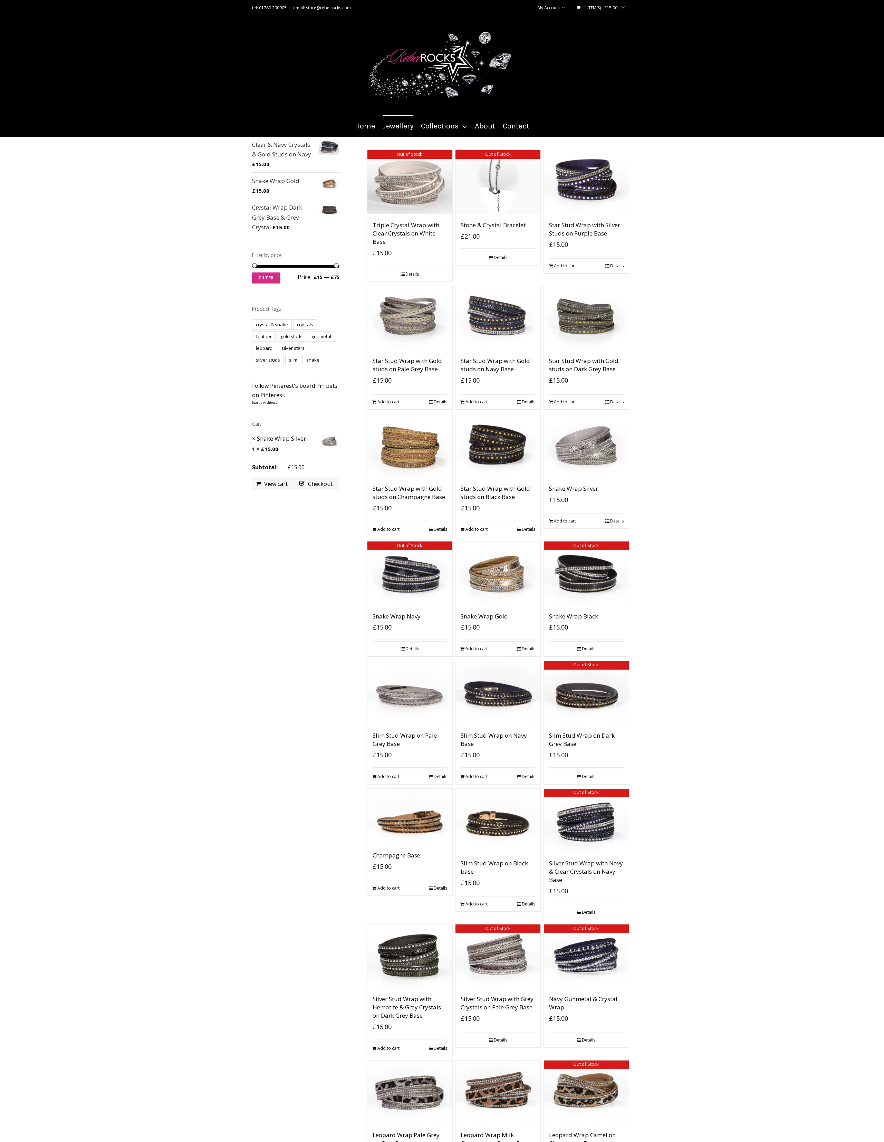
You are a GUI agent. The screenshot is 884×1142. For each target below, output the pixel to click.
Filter (266, 278)
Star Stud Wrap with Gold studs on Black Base (495, 492)
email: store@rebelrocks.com (322, 8)
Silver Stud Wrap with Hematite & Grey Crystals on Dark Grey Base (407, 1007)
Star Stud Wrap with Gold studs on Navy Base (495, 365)
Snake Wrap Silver (573, 488)
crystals (305, 325)
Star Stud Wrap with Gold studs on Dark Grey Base (583, 365)
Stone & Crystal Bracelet (493, 225)
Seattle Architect (264, 402)
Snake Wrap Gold (484, 616)
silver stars (293, 348)
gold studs (291, 336)
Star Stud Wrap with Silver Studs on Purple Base (584, 229)
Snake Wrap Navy (397, 616)
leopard (264, 348)
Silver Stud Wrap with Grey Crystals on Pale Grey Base (497, 1003)
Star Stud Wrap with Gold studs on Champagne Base (409, 492)
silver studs (268, 360)
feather (264, 336)
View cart (276, 484)
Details (412, 274)
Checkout (320, 484)
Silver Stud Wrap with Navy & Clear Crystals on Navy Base (586, 871)
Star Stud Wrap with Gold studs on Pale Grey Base (407, 365)
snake (312, 360)
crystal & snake (272, 325)
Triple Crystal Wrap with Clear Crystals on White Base (406, 233)
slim (293, 360)
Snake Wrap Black (573, 616)
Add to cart (565, 266)
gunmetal (321, 336)
